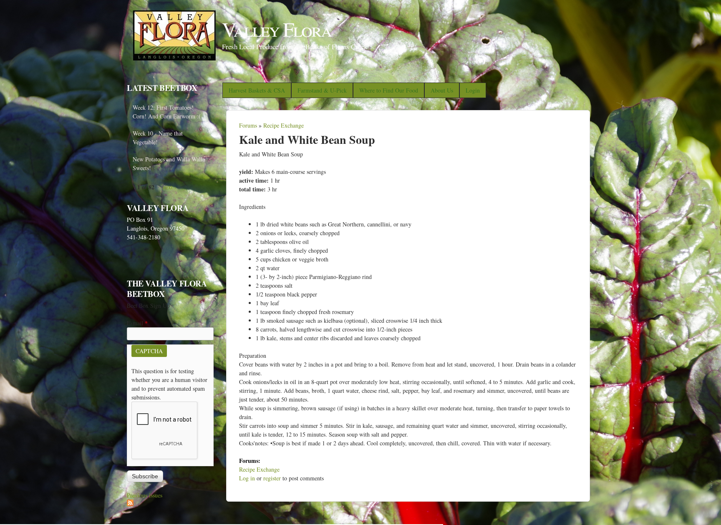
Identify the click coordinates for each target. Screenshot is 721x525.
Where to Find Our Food (388, 90)
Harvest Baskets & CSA (257, 90)
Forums (248, 125)
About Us (442, 90)
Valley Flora (276, 29)
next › (169, 187)
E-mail (137, 323)
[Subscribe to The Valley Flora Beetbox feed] (130, 504)
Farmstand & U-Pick (322, 90)
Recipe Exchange (283, 125)
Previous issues (144, 495)
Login (473, 90)
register (272, 478)
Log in (247, 478)
